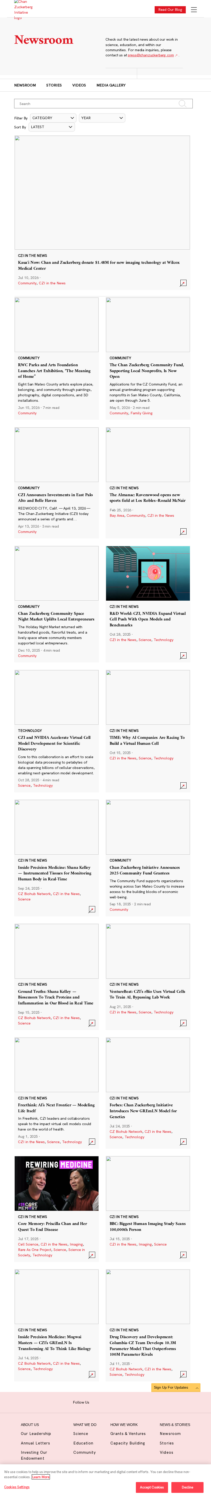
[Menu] (194, 10)
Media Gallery (111, 85)
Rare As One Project (34, 1249)
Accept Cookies (152, 1487)
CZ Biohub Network (34, 893)
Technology (163, 639)
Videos (79, 85)
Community (27, 283)
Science (145, 639)
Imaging (76, 1244)
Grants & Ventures (128, 1433)
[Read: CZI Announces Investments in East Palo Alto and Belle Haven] (57, 482)
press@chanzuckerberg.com (151, 55)
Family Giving (141, 413)
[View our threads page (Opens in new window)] (111, 1401)
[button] (53, 117)
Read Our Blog (170, 9)
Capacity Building (127, 1443)
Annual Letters (35, 1443)
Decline (187, 1487)
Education (83, 1443)
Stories (54, 85)
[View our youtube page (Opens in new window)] (135, 1401)
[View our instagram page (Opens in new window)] (103, 1401)
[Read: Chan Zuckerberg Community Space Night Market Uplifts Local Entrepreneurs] (57, 604)
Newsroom (25, 85)
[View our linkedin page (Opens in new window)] (119, 1401)
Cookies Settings (17, 1487)
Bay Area (117, 515)
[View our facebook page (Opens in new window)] (95, 1401)
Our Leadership (36, 1433)
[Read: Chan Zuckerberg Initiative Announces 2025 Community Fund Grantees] (148, 858)
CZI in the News (52, 283)
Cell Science (28, 1244)
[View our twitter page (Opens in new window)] (127, 1401)
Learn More (40, 1477)
